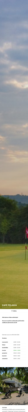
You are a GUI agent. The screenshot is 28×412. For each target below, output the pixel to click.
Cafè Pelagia (9, 305)
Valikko (15, 311)
